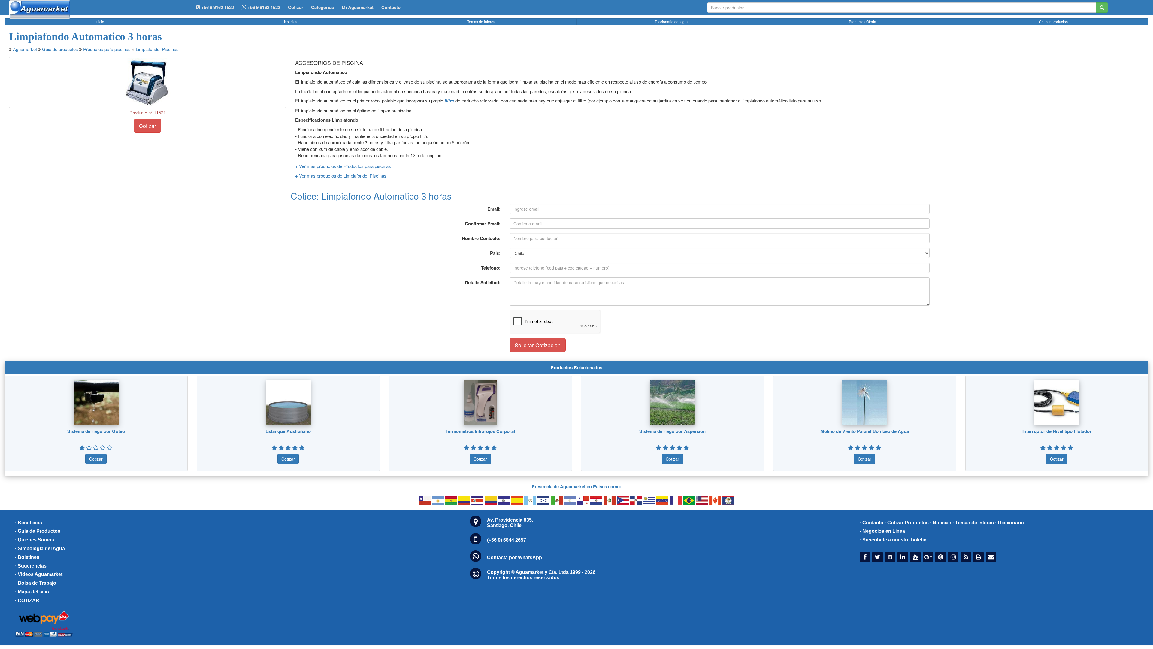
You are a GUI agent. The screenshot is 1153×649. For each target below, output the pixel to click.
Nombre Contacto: (481, 238)
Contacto (391, 7)
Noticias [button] (290, 21)
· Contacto (871, 522)
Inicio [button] (99, 21)
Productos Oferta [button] (862, 21)
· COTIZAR (27, 600)
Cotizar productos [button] (1053, 21)
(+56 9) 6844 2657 (506, 540)
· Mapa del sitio (32, 591)
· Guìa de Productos (37, 531)
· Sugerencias (31, 565)
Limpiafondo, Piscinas (157, 49)
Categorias (322, 7)
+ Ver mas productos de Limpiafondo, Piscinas (340, 175)
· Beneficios (28, 522)
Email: (494, 209)
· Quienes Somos (34, 539)
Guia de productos (60, 49)
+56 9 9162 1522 (263, 7)
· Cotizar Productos (907, 522)
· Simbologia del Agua (40, 548)
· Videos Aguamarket (38, 574)
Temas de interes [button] (481, 21)
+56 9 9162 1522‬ (217, 7)
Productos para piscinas (107, 49)
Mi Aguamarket (358, 7)
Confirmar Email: (483, 223)
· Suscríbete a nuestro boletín (893, 539)
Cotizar (295, 7)
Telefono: (491, 267)
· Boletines (27, 557)
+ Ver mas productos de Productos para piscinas (343, 166)
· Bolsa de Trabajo (35, 583)
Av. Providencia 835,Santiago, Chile (510, 522)
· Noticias (940, 522)
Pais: (495, 253)
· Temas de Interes (973, 522)
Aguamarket (25, 49)
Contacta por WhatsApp (514, 557)
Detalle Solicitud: (483, 282)
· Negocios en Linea (882, 531)
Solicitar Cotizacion (538, 345)
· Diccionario (1009, 522)
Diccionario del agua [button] (672, 21)
